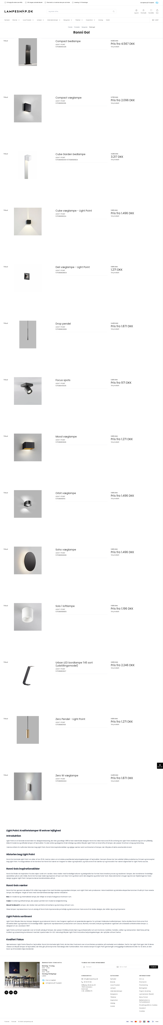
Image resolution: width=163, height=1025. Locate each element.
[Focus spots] (28, 403)
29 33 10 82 (88, 982)
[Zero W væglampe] (28, 798)
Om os (141, 979)
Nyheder (113, 979)
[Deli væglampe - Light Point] (28, 290)
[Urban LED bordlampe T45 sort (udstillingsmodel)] (28, 686)
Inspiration (114, 1000)
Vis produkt (115, 47)
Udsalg (112, 1003)
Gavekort (142, 1008)
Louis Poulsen (115, 985)
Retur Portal (143, 997)
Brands (112, 982)
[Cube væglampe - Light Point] (28, 234)
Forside (7, 1021)
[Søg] (113, 11)
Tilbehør (113, 997)
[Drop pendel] (28, 347)
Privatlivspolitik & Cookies (148, 1005)
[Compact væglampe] (28, 121)
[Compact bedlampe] (28, 64)
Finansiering (143, 985)
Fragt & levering (145, 991)
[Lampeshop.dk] (19, 11)
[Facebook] (6, 992)
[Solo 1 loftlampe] (28, 629)
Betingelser (143, 988)
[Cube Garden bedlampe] (28, 177)
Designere (114, 994)
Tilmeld (153, 967)
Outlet (112, 1006)
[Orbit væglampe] (28, 516)
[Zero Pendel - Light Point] (28, 742)
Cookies (142, 1011)
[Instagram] (11, 992)
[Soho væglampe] (28, 573)
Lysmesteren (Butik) (146, 994)
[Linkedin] (15, 992)
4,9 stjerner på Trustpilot (147, 2)
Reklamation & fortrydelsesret (144, 1001)
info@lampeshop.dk (91, 979)
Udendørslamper (116, 991)
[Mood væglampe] (28, 460)
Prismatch (142, 982)
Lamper (113, 988)
